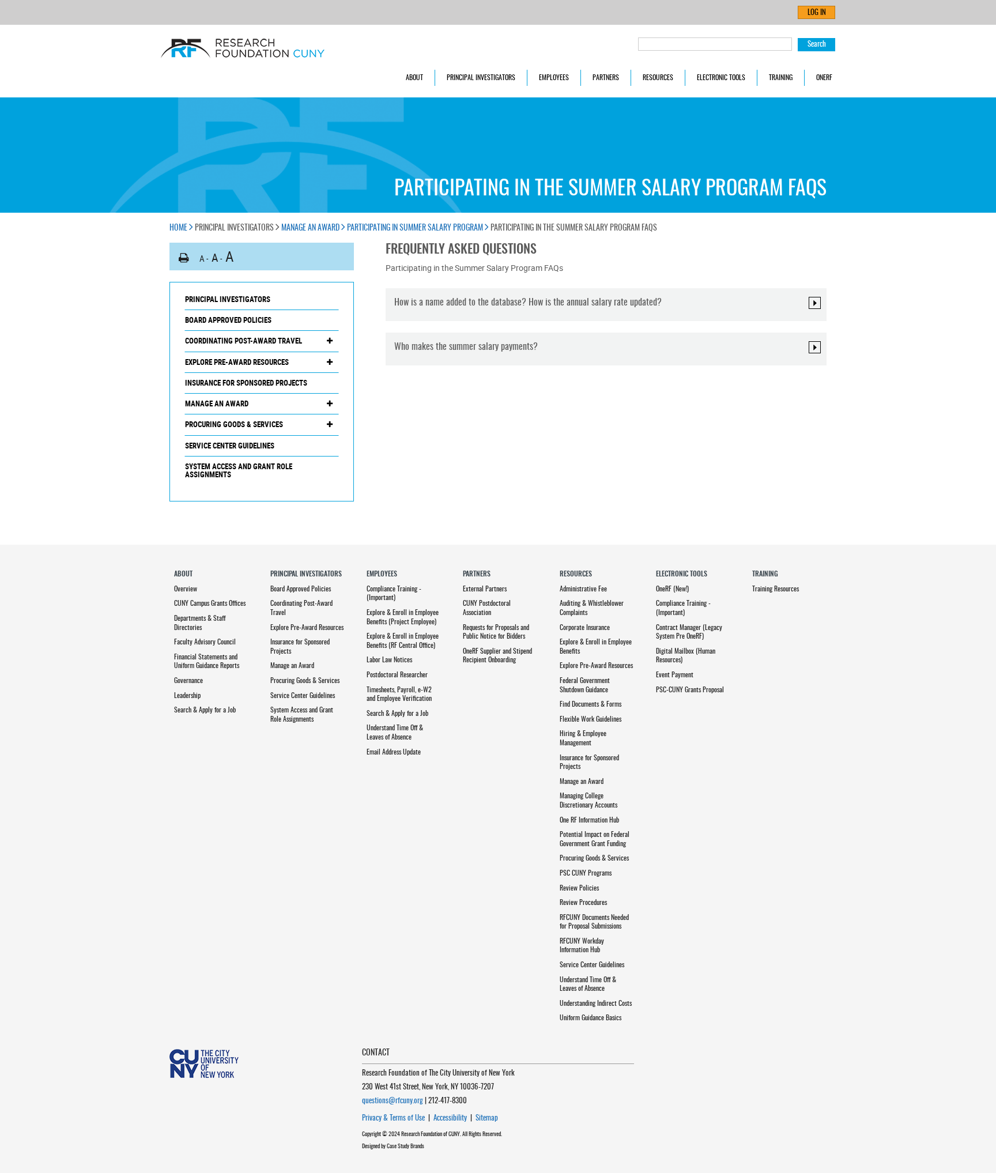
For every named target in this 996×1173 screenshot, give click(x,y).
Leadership (187, 695)
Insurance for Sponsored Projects (246, 383)
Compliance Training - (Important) (394, 594)
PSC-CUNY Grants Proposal (690, 690)
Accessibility (450, 1118)
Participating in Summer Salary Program (416, 228)
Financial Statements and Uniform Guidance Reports (206, 662)
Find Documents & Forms (590, 704)
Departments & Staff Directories (199, 623)
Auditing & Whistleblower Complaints (592, 608)
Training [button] (781, 77)
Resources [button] (658, 77)
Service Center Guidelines (229, 446)
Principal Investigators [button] (481, 77)
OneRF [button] (824, 77)
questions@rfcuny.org (392, 1101)
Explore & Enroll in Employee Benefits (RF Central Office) (403, 641)
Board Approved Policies (228, 320)
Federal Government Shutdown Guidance (585, 685)
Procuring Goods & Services (234, 424)
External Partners (485, 589)
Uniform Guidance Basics (590, 1017)
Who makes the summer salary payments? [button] (466, 347)
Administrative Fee (583, 589)
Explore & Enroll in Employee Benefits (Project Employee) (403, 617)
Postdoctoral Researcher (397, 675)
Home (179, 228)
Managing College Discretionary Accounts (588, 801)
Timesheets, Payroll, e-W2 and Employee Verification (399, 695)
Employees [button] (554, 77)
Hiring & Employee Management (583, 738)
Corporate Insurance (585, 627)
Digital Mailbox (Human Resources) (685, 656)
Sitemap (487, 1118)
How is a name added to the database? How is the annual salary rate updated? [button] (528, 302)
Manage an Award (311, 228)
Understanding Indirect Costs (596, 1003)
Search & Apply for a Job (205, 710)
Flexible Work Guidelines (590, 719)
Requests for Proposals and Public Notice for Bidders (496, 632)
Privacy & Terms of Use (393, 1118)
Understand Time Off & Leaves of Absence (395, 733)
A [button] (202, 258)
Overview (185, 589)
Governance (188, 680)
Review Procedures (583, 902)
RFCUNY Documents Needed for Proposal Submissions (594, 922)
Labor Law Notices (389, 660)
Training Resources (775, 589)
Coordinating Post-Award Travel (243, 341)
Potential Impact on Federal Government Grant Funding (594, 839)
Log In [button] (817, 13)
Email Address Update (394, 752)
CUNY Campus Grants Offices (210, 603)
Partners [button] (606, 77)
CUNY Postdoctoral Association (487, 608)
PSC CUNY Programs (586, 873)
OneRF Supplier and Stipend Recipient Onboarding (497, 656)
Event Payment (674, 675)
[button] (184, 257)
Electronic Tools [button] (721, 77)
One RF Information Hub (589, 820)
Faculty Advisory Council (205, 642)
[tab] (606, 304)
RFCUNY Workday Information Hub (582, 946)
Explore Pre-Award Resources (237, 362)
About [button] (414, 77)
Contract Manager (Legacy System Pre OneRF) (689, 632)
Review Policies (579, 888)
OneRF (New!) (672, 589)
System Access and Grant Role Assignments (238, 470)
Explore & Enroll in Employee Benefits (596, 647)
